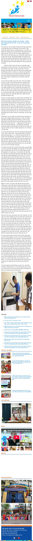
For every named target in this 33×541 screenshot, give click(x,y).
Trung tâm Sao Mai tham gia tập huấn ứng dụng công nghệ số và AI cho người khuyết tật (22, 354)
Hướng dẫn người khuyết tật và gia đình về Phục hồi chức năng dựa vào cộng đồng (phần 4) (17, 332)
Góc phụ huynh (25, 37)
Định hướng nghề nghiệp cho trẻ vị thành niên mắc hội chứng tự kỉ (17, 317)
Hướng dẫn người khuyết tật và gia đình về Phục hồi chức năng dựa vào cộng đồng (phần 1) (17, 346)
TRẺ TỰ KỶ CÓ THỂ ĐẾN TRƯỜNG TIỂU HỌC (16, 330)
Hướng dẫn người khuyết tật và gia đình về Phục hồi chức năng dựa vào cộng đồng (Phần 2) (17, 343)
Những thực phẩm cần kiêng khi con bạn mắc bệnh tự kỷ (16, 339)
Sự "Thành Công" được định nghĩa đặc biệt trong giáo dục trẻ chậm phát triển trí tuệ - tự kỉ (18, 323)
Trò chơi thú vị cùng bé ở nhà (12, 320)
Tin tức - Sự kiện (6, 350)
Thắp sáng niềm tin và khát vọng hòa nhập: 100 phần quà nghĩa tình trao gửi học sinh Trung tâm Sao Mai (21, 377)
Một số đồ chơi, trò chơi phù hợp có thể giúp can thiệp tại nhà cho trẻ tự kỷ (18, 326)
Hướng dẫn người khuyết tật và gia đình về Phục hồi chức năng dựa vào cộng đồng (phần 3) (17, 336)
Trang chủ (5, 37)
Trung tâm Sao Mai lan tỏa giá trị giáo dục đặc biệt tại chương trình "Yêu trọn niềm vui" (21, 362)
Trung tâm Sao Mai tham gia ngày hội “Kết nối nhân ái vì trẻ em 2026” (22, 391)
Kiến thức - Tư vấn (14, 37)
